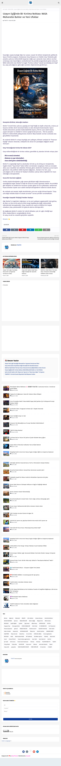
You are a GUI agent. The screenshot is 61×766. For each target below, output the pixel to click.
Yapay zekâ (6, 647)
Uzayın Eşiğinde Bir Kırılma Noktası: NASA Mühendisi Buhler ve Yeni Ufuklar (24, 370)
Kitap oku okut (14, 633)
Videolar (35, 644)
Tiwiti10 (6, 20)
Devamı (5, 219)
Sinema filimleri (12, 639)
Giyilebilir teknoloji (43, 628)
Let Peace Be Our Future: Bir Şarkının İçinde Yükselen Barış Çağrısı (27, 437)
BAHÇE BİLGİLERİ (23, 620)
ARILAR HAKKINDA (8, 620)
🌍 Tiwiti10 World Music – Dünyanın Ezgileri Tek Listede (25, 567)
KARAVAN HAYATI (49, 631)
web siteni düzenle (43, 644)
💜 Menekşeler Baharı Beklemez (18, 596)
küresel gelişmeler (47, 633)
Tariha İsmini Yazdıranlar (22, 641)
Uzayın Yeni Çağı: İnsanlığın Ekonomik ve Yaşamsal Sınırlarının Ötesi (10, 271)
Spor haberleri (42, 639)
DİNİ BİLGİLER (42, 623)
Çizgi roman (26, 623)
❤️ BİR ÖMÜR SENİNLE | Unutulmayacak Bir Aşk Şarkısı (24, 575)
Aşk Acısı (16, 620)
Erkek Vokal (34, 626)
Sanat (5, 639)
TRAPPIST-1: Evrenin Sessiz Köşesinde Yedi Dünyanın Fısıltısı (20, 374)
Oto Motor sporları (38, 636)
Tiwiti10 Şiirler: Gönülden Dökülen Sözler (21, 582)
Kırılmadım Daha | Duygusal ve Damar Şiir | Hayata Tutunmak (26, 408)
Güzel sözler (51, 628)
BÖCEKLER (6, 623)
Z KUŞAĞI (50, 647)
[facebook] (23, 751)
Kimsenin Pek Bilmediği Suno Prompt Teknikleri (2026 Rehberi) (27, 423)
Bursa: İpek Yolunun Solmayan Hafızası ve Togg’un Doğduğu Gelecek (28, 484)
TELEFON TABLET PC (46, 641)
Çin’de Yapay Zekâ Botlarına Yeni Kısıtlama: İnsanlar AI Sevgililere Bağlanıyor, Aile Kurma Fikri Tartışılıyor (33, 590)
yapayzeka (13, 647)
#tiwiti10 (23, 618)
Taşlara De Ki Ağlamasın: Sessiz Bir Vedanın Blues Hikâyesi (25, 394)
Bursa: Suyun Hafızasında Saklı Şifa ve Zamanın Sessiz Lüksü (26, 506)
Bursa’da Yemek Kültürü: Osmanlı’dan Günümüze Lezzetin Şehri (27, 470)
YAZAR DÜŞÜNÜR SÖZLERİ (23, 647)
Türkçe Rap (14, 644)
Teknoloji (38, 641)
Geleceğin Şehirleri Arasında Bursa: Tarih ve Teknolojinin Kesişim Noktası (29, 463)
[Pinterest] (30, 751)
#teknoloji (17, 618)
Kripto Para (21, 633)
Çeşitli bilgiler (14, 623)
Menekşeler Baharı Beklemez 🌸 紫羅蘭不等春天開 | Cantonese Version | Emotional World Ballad (32, 387)
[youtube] (34, 751)
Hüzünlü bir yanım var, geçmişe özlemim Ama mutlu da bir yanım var (28, 520)
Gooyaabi (28, 755)
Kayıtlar (8, 692)
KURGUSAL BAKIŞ (37, 633)
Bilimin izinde (48, 620)
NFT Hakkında (29, 636)
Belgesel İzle (40, 620)
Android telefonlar (49, 618)
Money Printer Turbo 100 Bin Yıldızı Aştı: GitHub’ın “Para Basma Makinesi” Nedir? (31, 560)
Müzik (12, 636)
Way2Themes (15, 755)
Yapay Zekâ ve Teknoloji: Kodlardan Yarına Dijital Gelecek (25, 445)
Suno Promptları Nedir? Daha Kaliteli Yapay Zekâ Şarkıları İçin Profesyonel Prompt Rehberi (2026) (32, 402)
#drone (5, 618)
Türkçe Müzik (7, 644)
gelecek (16, 628)
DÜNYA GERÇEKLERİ (26, 626)
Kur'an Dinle (29, 633)
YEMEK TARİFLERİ (34, 647)
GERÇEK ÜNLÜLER (23, 628)
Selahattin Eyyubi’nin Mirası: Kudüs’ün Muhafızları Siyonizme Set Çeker (29, 477)
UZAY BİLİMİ (10, 9)
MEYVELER (6, 636)
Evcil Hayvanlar (52, 626)
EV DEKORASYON (42, 626)
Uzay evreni (28, 644)
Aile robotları (30, 618)
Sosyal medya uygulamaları (24, 639)
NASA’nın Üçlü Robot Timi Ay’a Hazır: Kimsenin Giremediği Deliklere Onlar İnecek (49, 271)
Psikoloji (46, 636)
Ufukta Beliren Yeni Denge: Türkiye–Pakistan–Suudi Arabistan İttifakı (28, 546)
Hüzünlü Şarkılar (40, 631)
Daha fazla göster (18, 658)
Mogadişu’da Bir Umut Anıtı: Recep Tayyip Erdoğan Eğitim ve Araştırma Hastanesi (31, 452)
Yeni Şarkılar (43, 647)
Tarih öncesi (12, 641)
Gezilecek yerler (32, 628)
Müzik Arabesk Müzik (19, 636)
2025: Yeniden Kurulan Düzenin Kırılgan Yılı (21, 513)
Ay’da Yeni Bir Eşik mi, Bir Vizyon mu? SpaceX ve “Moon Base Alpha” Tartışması (24, 372)
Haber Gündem (7, 631)
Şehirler (49, 639)
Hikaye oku (32, 631)
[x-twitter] (27, 751)
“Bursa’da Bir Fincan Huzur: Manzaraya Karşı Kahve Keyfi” (25, 528)
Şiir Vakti (6, 641)
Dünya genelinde (16, 626)
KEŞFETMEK (6, 633)
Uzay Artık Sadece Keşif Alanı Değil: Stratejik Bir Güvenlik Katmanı (29, 271)
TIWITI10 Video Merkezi (16, 430)
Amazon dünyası (38, 618)
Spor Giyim (34, 639)
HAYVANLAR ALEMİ (24, 631)
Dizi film (49, 623)
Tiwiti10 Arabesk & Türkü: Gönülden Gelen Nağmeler (24, 604)
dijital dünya (34, 623)
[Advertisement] (30, 37)
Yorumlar (8, 694)
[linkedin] (37, 751)
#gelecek (11, 618)
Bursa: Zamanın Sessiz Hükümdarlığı (20, 491)
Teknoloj (32, 641)
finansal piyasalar (8, 628)
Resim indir (52, 636)
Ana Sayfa (5, 9)
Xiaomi (50, 644)
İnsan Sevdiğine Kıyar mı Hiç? (18, 416)
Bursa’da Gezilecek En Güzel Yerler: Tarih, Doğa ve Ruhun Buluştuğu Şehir (30, 499)
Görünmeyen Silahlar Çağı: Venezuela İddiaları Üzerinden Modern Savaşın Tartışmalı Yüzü (32, 554)
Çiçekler (20, 623)
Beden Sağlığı (32, 620)
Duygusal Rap (7, 626)
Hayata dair (15, 631)
